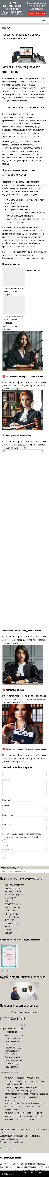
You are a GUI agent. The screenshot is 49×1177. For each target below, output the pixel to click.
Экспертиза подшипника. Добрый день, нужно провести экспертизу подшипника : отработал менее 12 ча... (25, 1081)
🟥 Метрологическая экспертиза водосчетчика (24, 749)
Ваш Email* (6, 800)
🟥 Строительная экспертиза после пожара (22, 376)
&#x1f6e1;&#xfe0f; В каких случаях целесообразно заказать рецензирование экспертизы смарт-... (25, 1106)
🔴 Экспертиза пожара (13, 690)
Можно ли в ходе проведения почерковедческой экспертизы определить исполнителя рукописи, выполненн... (23, 1116)
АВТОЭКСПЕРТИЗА (13, 907)
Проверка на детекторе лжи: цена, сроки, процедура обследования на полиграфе (13, 322)
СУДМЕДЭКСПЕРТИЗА (14, 885)
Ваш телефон (7, 815)
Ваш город (6, 824)
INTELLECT (9, 920)
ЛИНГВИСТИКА (12, 914)
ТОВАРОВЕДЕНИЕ (12, 923)
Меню (44, 20)
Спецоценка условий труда (11, 1142)
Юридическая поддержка (11, 867)
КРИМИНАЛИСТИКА (14, 894)
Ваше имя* (6, 805)
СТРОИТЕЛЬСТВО (12, 888)
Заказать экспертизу (37, 13)
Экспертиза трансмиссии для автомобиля (21, 630)
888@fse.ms (37, 8)
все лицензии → (7, 970)
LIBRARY (8, 933)
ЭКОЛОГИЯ (10, 926)
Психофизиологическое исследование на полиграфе (13, 291)
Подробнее (41, 1170)
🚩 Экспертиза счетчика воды (16, 435)
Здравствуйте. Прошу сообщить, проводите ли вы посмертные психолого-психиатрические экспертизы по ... (26, 1097)
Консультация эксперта (10, 1072)
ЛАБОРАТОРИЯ (11, 929)
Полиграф (6, 28)
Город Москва (11, 1032)
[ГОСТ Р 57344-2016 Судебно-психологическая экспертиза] (24, 1025)
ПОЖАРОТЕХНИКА (13, 904)
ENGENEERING (11, 898)
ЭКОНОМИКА (10, 910)
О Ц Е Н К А (9, 901)
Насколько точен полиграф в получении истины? (23, 258)
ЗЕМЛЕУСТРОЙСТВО (13, 891)
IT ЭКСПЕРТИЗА (12, 917)
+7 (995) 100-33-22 (37, 6)
